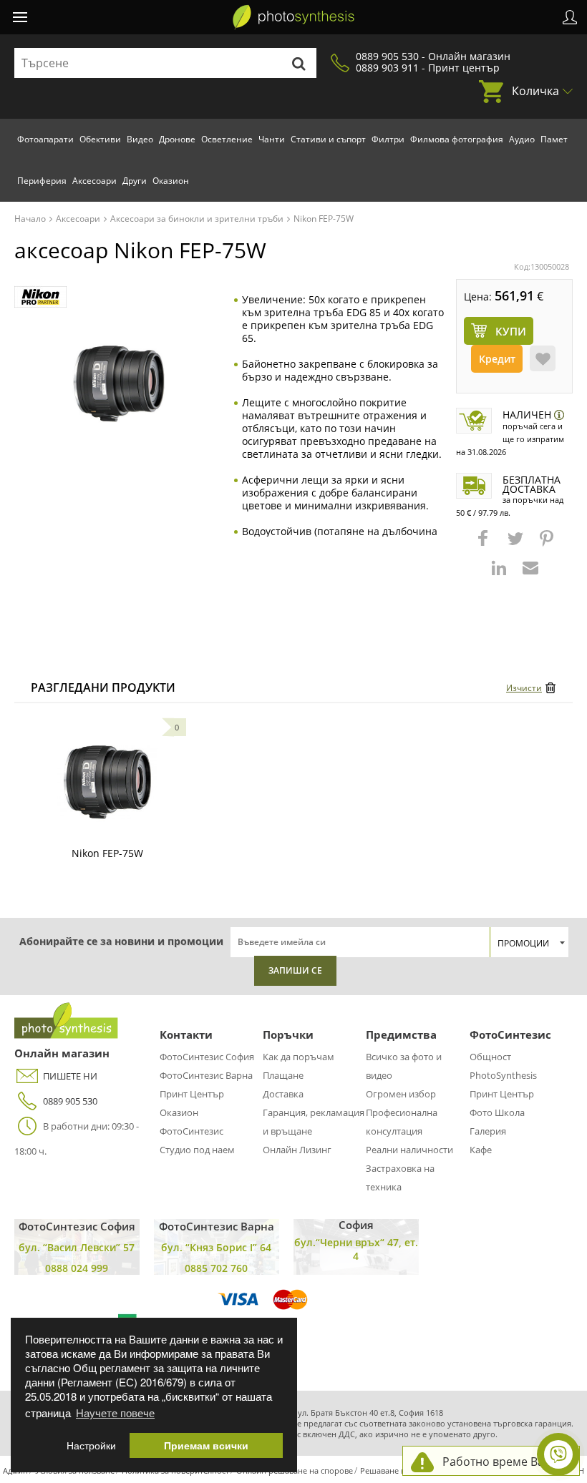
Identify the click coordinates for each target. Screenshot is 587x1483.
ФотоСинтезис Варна (206, 1075)
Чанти (271, 139)
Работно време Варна (503, 1461)
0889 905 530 (70, 1101)
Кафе (481, 1149)
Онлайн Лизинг (297, 1149)
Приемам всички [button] (206, 1445)
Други (134, 181)
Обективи (100, 139)
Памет (554, 139)
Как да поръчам (298, 1056)
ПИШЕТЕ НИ (70, 1076)
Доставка (283, 1093)
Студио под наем (197, 1149)
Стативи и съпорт (328, 139)
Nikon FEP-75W (107, 853)
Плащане (283, 1075)
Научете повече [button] (115, 1412)
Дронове (177, 139)
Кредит (497, 359)
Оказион (170, 181)
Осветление (227, 139)
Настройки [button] (91, 1445)
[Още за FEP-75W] (107, 782)
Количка (535, 91)
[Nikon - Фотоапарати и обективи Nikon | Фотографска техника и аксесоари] (40, 297)
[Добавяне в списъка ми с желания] (543, 358)
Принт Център (192, 1093)
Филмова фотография (456, 139)
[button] (484, 545)
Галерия (488, 1131)
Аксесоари (94, 181)
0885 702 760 (216, 1268)
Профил (570, 17)
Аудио (522, 139)
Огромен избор (401, 1093)
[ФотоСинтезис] (293, 17)
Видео (140, 139)
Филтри (388, 139)
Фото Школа (497, 1112)
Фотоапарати (45, 139)
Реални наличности (409, 1149)
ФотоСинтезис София (207, 1056)
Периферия (42, 181)
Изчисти (524, 688)
